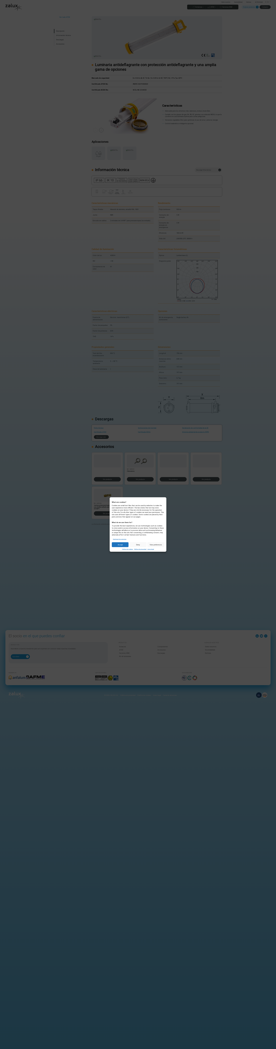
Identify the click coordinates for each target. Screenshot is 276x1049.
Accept (120, 545)
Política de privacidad (140, 549)
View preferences (156, 545)
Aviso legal (150, 549)
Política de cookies (127, 549)
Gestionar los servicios (119, 539)
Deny (138, 545)
